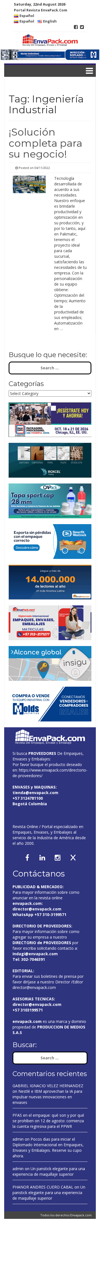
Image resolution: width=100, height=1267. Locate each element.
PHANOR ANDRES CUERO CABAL (42, 1187)
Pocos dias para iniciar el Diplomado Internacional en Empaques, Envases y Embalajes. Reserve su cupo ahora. (48, 1147)
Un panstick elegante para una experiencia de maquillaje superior (48, 1171)
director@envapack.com (34, 987)
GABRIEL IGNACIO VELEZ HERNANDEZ (47, 1085)
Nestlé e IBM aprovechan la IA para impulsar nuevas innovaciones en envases (47, 1097)
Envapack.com (81, 1215)
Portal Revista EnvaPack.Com (40, 10)
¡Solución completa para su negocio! (45, 143)
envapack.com (27, 903)
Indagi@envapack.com (35, 953)
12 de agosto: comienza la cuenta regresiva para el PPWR (48, 1123)
